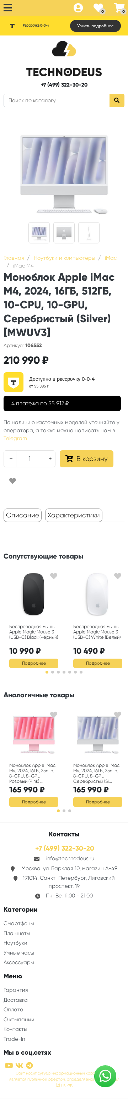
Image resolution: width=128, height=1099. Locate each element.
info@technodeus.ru (70, 858)
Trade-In (14, 1039)
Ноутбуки (15, 943)
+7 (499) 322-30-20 (64, 85)
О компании (19, 1019)
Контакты (15, 1029)
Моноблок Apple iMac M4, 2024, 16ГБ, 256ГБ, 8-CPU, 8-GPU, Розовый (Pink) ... (32, 773)
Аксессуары (19, 962)
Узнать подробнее (95, 25)
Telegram (15, 438)
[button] (47, 672)
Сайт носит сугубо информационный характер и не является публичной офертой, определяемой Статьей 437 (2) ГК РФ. (64, 1079)
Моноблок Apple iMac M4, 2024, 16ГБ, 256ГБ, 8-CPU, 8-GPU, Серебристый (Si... (96, 773)
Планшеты (17, 933)
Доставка (16, 1000)
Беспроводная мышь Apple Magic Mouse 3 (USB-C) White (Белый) (97, 632)
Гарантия (16, 990)
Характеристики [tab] (74, 515)
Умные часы (19, 953)
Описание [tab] (22, 515)
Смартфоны (19, 923)
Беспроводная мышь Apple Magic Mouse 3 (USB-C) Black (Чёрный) (33, 632)
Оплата (13, 1009)
